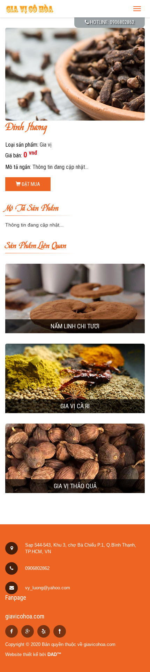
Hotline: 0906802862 (111, 22)
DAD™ (54, 654)
